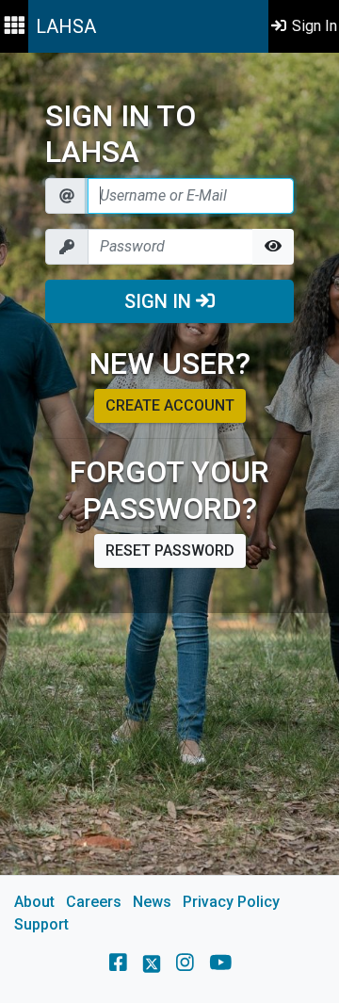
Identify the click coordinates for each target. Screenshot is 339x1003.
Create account (169, 405)
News (152, 902)
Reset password (169, 550)
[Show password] (273, 247)
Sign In (160, 301)
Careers (93, 902)
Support (41, 924)
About (34, 902)
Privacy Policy (231, 902)
